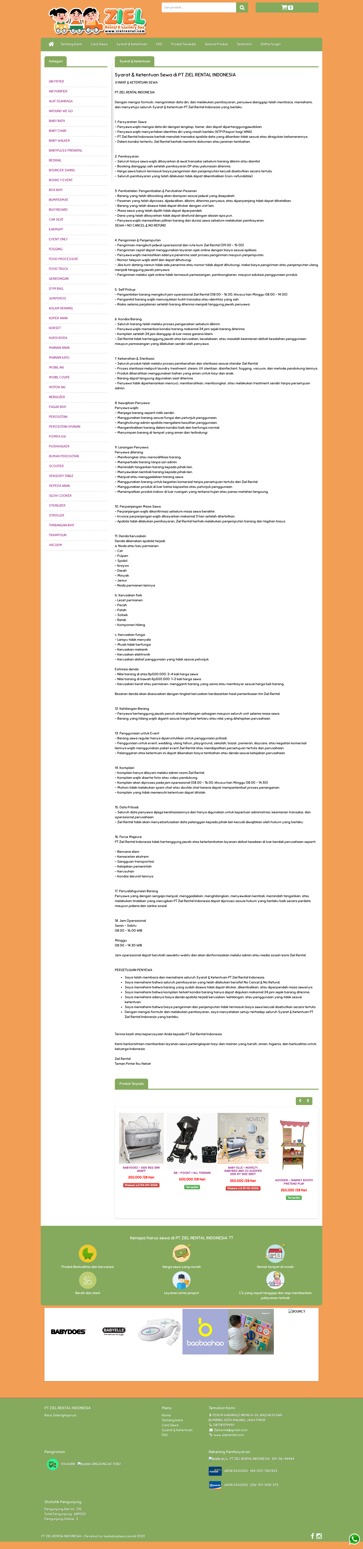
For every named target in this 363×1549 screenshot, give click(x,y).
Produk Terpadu (131, 1084)
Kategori (55, 61)
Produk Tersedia (184, 44)
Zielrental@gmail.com (230, 1430)
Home (166, 1415)
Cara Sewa (100, 44)
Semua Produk (217, 44)
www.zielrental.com (228, 1435)
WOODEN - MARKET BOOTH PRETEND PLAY (243, 1181)
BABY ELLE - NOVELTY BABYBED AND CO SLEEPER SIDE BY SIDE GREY (192, 1171)
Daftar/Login (271, 44)
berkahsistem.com (118, 1536)
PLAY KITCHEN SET (294, 1180)
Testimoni (245, 44)
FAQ (160, 44)
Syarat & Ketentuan (133, 44)
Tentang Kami (72, 44)
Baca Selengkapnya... (61, 1415)
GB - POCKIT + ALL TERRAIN (141, 1173)
